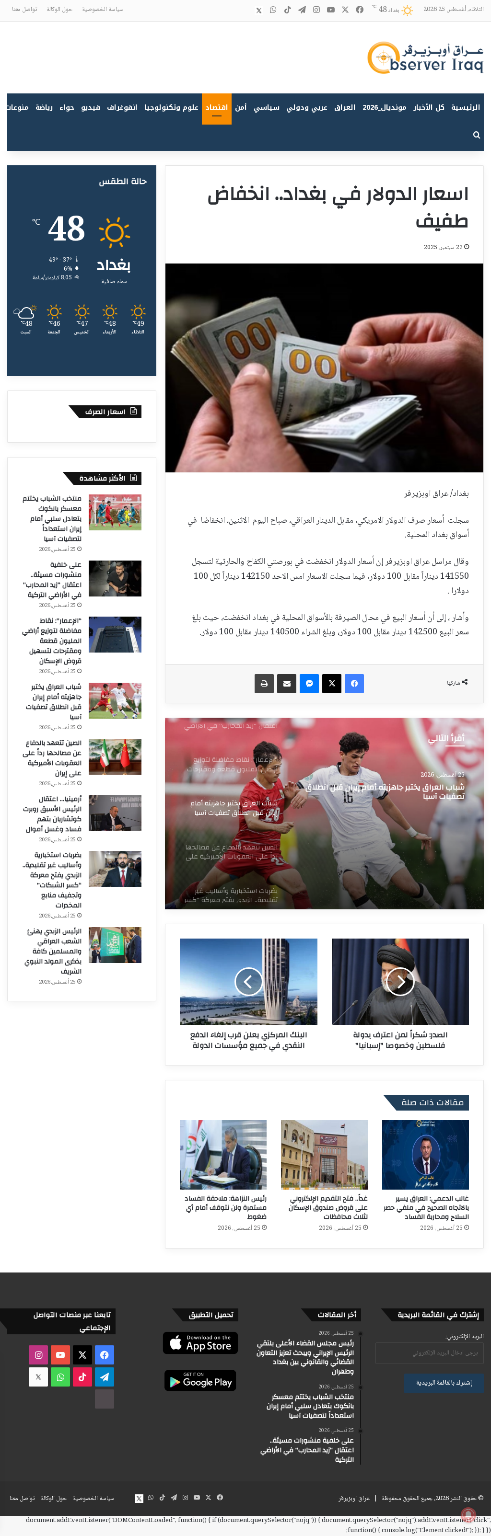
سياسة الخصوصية (103, 9)
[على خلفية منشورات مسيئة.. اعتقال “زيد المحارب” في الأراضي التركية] (115, 578)
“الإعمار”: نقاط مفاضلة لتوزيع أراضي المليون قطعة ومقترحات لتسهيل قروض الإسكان (52, 641)
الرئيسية (465, 107)
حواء (66, 107)
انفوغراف (122, 107)
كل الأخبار (428, 107)
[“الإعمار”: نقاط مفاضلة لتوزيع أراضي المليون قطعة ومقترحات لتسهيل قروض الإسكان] (115, 635)
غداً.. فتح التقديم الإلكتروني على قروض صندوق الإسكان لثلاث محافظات (328, 1207)
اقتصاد (216, 107)
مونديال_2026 (384, 107)
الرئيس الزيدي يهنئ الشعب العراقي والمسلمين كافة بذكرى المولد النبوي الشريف (53, 951)
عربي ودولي (306, 107)
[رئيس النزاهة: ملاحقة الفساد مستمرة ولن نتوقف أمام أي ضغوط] (223, 1155)
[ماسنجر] (309, 683)
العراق (345, 107)
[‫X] (331, 683)
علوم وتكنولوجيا (171, 107)
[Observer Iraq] (425, 57)
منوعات (17, 107)
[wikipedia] (244, 10)
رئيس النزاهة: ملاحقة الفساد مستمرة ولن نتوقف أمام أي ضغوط (226, 1207)
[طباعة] (264, 683)
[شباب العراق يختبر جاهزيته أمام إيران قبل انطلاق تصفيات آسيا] (115, 701)
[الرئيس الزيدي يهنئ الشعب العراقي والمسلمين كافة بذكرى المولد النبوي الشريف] (115, 945)
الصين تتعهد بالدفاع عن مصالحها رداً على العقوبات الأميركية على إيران (52, 758)
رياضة (44, 107)
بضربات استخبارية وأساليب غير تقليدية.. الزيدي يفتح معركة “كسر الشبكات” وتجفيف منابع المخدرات (52, 880)
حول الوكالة (59, 9)
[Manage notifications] (468, 1515)
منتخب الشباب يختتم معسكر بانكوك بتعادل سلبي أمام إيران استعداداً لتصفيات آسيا (52, 519)
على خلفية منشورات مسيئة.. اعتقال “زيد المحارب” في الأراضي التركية (52, 580)
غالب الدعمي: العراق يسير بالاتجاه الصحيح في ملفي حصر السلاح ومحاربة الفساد (426, 1207)
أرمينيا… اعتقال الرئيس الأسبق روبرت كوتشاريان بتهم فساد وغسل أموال (52, 814)
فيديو (90, 107)
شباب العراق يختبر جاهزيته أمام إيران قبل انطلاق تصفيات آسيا (54, 702)
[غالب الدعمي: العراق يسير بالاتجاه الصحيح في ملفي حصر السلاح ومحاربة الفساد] (425, 1155)
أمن (241, 107)
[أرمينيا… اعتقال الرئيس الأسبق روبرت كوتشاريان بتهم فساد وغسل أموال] (115, 813)
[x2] (259, 10)
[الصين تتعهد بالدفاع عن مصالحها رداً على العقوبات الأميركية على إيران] (324, 813)
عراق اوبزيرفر (354, 1498)
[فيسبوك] (354, 683)
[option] (324, 813)
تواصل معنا (24, 9)
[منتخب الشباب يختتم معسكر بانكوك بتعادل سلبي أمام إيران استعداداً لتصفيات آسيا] (115, 512)
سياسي (267, 107)
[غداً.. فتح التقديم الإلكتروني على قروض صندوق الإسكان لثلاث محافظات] (324, 1155)
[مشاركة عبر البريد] (286, 683)
